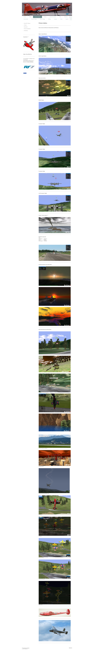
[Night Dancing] (55, 592)
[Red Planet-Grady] (55, 458)
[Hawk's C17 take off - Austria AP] (55, 441)
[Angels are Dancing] (55, 547)
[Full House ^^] (55, 526)
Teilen (25, 73)
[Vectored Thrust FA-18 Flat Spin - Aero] (54, 480)
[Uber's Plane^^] (55, 504)
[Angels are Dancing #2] (55, 569)
